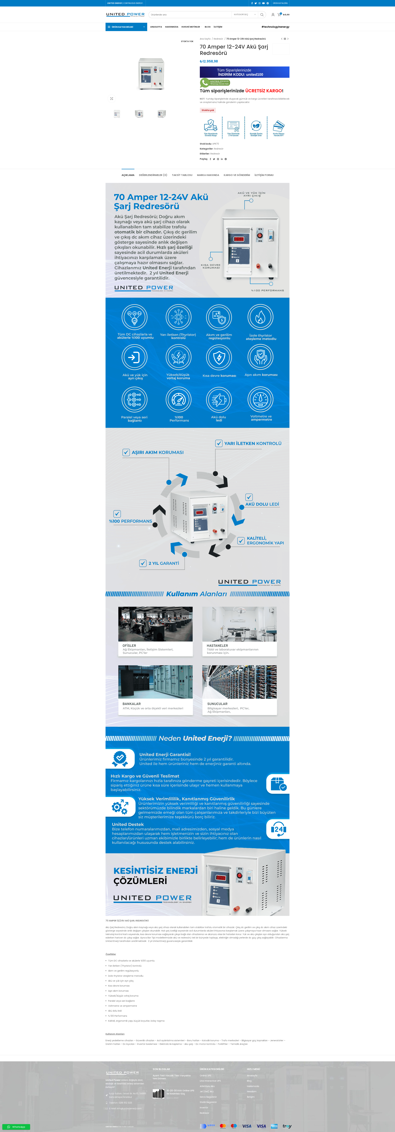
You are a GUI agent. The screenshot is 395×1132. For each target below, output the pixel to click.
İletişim (251, 1097)
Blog (249, 1080)
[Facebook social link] (252, 3)
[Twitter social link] (256, 3)
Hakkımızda (253, 1086)
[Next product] (287, 39)
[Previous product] (281, 39)
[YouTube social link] (263, 3)
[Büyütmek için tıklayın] (112, 99)
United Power (281, 49)
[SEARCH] (262, 14)
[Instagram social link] (259, 3)
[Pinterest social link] (268, 3)
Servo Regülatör (208, 1097)
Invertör (204, 1107)
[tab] (128, 173)
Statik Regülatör (208, 1102)
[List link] (127, 1102)
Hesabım (251, 1091)
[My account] (273, 15)
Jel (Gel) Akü (207, 1091)
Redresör (219, 38)
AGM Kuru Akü (207, 1086)
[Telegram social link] (226, 159)
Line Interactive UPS (210, 1080)
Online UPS (205, 1075)
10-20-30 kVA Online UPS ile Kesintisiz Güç (180, 1092)
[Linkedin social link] (222, 159)
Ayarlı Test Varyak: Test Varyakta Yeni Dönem (172, 1077)
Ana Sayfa (205, 38)
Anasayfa (252, 1075)
